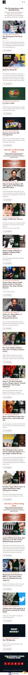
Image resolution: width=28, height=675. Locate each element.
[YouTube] (22, 663)
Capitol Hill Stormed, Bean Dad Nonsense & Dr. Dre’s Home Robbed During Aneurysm (14, 539)
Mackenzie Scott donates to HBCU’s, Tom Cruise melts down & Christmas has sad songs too (12, 577)
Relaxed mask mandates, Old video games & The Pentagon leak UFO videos (13, 185)
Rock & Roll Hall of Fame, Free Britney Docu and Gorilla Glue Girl (13, 418)
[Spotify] (8, 663)
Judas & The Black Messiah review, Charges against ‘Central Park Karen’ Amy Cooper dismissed (14, 383)
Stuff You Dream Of (9, 70)
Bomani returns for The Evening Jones (11, 134)
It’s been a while (8, 103)
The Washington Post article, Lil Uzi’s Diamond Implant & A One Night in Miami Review (14, 451)
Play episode (8, 50)
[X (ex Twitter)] (5, 663)
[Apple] (15, 663)
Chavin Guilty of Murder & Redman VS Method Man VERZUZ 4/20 (12, 252)
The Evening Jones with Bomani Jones (11, 34)
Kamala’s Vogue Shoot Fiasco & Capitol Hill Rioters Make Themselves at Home (14, 488)
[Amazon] (12, 663)
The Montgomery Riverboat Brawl (12, 37)
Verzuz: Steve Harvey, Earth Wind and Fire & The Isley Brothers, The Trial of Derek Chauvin (13, 285)
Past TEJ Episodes (9, 640)
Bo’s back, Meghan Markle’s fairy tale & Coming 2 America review (13, 349)
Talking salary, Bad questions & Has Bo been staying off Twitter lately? (14, 610)
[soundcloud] (18, 663)
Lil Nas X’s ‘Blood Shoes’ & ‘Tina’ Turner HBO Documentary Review (12, 316)
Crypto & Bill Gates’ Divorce (13, 219)
